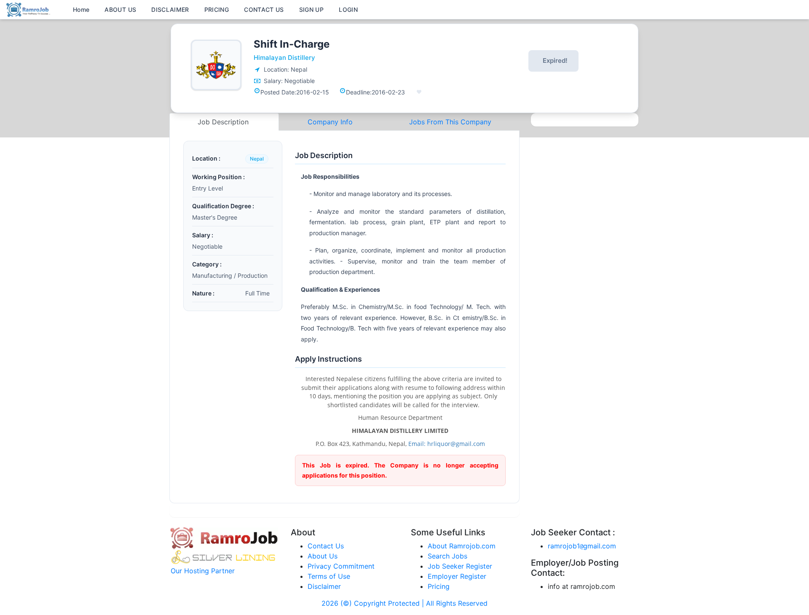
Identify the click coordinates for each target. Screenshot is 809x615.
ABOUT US (120, 9)
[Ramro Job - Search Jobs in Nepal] (29, 9)
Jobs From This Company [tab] (450, 122)
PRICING (216, 9)
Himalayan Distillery (284, 58)
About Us (323, 556)
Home (81, 9)
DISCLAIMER (170, 9)
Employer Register (457, 576)
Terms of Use (329, 576)
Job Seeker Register (460, 566)
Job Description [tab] (224, 122)
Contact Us (326, 546)
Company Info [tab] (330, 122)
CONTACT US (264, 9)
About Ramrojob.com (462, 546)
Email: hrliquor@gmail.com (446, 444)
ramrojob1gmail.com (582, 546)
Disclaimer (324, 586)
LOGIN (348, 9)
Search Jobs (447, 556)
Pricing (439, 586)
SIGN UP (311, 9)
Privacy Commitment (341, 566)
